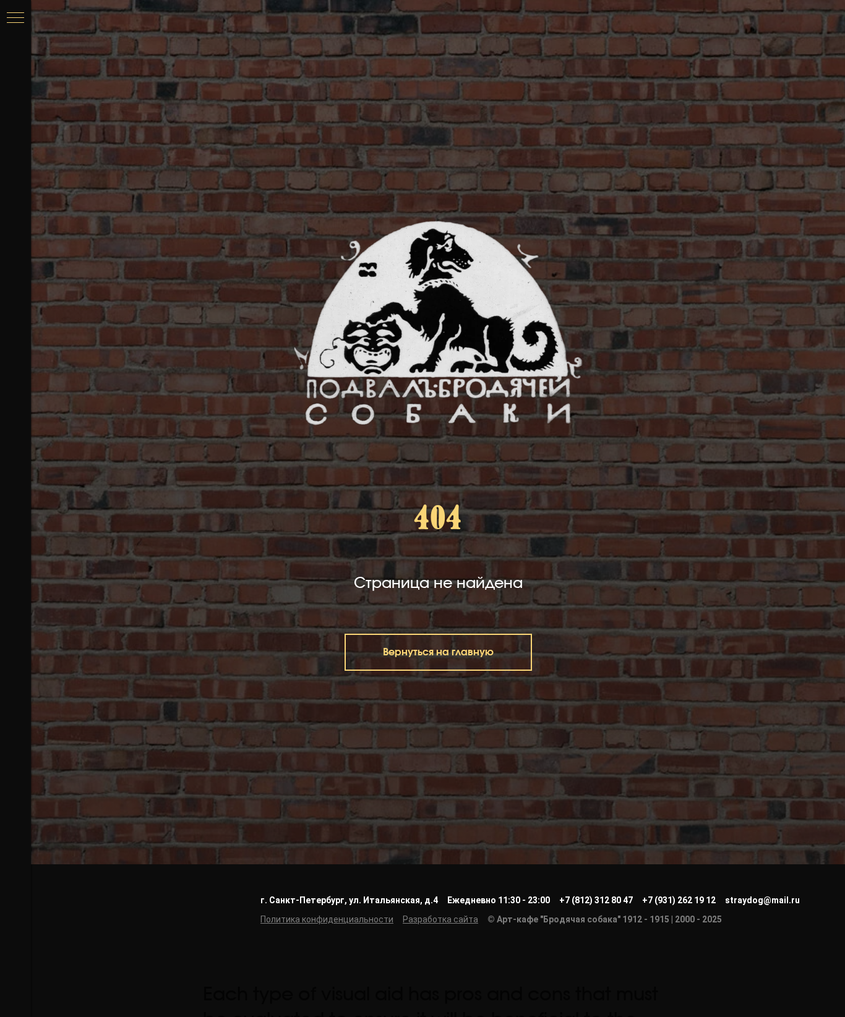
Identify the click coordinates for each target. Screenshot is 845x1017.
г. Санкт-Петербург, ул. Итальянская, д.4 (349, 900)
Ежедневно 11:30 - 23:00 (498, 900)
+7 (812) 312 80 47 (596, 900)
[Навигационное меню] (15, 18)
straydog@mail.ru (762, 900)
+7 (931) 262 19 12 (679, 900)
